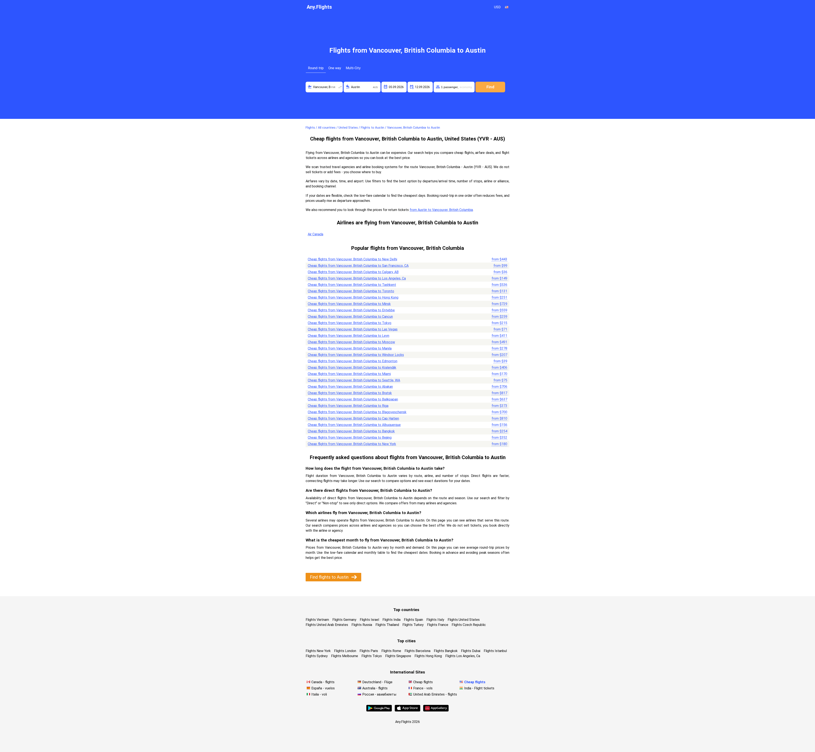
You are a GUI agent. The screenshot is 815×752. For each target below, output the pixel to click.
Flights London (345, 651)
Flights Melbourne (344, 656)
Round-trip (316, 68)
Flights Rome (391, 651)
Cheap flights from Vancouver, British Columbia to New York (352, 444)
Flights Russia (361, 625)
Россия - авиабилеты (379, 694)
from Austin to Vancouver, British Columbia (441, 210)
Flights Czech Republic (469, 625)
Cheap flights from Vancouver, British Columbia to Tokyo (349, 323)
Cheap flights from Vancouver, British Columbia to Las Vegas (353, 329)
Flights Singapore (398, 656)
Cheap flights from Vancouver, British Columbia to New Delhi (352, 259)
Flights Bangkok (446, 651)
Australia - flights (375, 688)
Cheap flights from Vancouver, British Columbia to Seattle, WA (354, 380)
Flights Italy (435, 620)
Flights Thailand (387, 625)
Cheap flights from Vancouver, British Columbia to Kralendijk (352, 367)
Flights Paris (369, 651)
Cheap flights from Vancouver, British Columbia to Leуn (348, 336)
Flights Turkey (413, 625)
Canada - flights (322, 682)
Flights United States (464, 620)
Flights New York (318, 651)
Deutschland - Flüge (377, 682)
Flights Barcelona (417, 651)
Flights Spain (413, 620)
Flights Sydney (317, 656)
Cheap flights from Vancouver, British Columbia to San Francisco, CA (358, 266)
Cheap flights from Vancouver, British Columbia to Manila (350, 348)
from (499, 259)
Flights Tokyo (371, 656)
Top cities (406, 640)
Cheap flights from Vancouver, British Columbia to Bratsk (350, 393)
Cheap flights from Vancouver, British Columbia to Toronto (351, 291)
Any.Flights (319, 7)
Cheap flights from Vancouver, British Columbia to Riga (348, 406)
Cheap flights (423, 682)
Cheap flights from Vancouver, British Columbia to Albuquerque (354, 425)
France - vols (423, 688)
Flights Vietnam (317, 620)
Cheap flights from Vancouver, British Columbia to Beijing (350, 438)
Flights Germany (344, 620)
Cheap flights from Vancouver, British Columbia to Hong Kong (353, 297)
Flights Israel (369, 620)
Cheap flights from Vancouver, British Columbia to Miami (349, 374)
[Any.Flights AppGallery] (436, 710)
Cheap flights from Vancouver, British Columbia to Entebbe (351, 310)
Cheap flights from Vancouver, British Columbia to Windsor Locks (356, 355)
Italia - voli (319, 694)
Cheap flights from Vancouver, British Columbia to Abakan (350, 387)
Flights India (391, 620)
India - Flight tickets (479, 688)
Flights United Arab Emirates (327, 625)
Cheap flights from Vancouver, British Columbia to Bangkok (351, 431)
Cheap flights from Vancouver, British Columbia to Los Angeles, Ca (357, 278)
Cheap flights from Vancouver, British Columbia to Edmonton (352, 361)
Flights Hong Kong (428, 656)
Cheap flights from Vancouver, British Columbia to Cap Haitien (353, 418)
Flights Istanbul (495, 651)
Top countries (406, 609)
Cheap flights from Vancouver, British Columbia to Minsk (349, 304)
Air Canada (315, 234)
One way (334, 68)
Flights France (437, 625)
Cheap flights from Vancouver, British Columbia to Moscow (351, 342)
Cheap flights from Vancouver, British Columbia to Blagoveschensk (357, 412)
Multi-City (353, 68)
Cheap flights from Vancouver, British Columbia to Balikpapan (353, 399)
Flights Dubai (470, 651)
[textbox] (324, 87)
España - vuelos (323, 688)
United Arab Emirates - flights (435, 694)
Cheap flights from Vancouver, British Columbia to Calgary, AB (353, 272)
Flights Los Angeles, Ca (462, 656)
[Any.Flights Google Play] (379, 710)
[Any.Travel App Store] (407, 710)
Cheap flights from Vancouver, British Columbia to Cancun (350, 317)
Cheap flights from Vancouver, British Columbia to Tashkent (352, 285)
